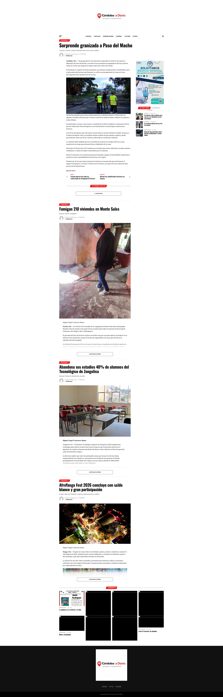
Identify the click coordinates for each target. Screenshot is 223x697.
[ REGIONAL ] (119, 36)
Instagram (118, 686)
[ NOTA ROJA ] (97, 36)
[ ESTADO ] (135, 36)
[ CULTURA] (127, 36)
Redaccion (69, 55)
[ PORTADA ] (88, 36)
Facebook (104, 686)
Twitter (111, 686)
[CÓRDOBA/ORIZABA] (108, 36)
